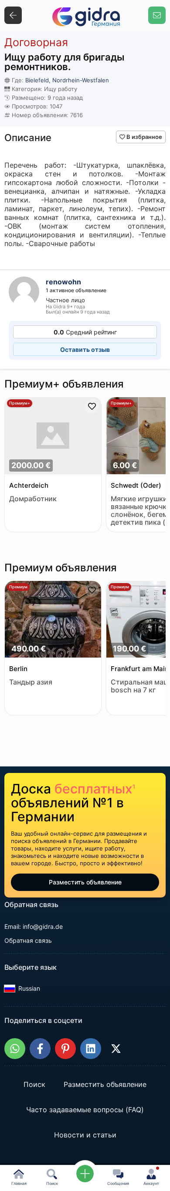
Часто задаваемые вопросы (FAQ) (85, 1110)
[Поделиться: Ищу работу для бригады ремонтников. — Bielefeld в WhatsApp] (14, 1048)
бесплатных (94, 788)
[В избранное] (92, 406)
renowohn (63, 281)
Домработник (33, 499)
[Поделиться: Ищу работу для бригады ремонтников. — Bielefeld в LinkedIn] (90, 1048)
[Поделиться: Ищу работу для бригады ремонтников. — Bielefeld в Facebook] (40, 1048)
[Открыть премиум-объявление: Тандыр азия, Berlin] (53, 620)
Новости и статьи (85, 1135)
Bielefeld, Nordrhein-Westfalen (67, 80)
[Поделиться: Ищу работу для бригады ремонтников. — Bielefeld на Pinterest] (65, 1048)
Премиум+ (19, 403)
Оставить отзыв (85, 349)
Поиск (34, 1084)
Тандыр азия (30, 682)
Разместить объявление (85, 882)
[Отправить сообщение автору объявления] (157, 15)
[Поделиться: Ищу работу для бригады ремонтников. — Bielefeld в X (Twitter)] (115, 1048)
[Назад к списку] (13, 15)
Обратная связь (28, 940)
